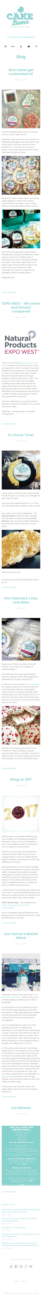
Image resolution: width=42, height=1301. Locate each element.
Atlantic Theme (8, 1293)
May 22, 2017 (21, 80)
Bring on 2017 (21, 779)
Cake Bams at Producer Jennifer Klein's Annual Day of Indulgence (21, 1235)
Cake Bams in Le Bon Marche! (14, 1228)
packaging (6, 1076)
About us (25, 1281)
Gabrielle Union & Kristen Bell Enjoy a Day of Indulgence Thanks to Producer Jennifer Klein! (20, 1244)
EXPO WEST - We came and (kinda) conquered (21, 307)
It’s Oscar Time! (21, 435)
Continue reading (9, 292)
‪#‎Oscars (31, 503)
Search (16, 1281)
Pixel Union (20, 1293)
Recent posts (8, 1205)
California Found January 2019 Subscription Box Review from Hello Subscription (21, 1210)
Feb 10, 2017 (21, 608)
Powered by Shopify (31, 1293)
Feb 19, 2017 (21, 441)
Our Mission (21, 1108)
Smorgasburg (33, 684)
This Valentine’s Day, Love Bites (21, 600)
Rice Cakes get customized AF (21, 72)
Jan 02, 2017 (21, 786)
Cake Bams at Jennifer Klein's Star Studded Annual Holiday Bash (19, 1219)
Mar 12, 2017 (21, 317)
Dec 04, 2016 (21, 944)
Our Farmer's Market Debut (21, 936)
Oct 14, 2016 (21, 1114)
